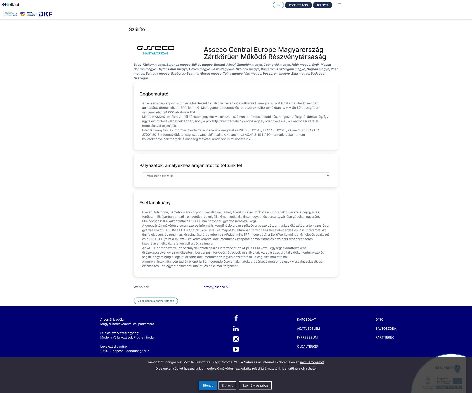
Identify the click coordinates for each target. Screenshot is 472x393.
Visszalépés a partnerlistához (156, 300)
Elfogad (207, 385)
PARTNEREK (385, 337)
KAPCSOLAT (306, 319)
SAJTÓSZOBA (386, 328)
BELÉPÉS (322, 5)
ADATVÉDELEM (308, 328)
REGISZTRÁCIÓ (298, 5)
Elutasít (227, 385)
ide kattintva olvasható (299, 368)
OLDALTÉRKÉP (308, 346)
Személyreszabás (255, 385)
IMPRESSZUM (307, 337)
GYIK (379, 319)
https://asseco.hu (217, 287)
